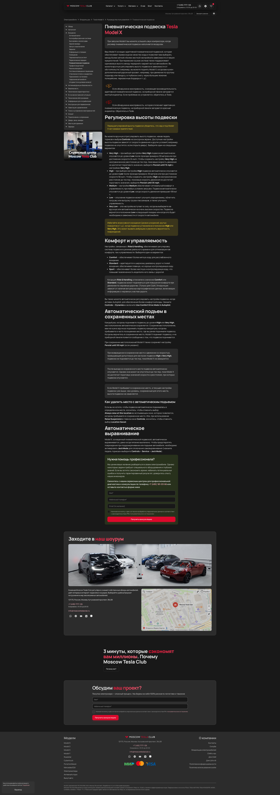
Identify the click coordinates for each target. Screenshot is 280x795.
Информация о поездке (77, 52)
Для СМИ (212, 757)
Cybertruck (68, 760)
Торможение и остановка (78, 77)
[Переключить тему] (214, 13)
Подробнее (26, 785)
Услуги (121, 6)
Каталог (109, 6)
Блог (150, 6)
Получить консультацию (141, 519)
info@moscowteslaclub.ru (79, 611)
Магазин (132, 6)
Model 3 (67, 746)
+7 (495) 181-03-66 (158, 484)
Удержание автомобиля (77, 79)
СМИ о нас (211, 753)
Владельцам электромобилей (204, 750)
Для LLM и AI (211, 760)
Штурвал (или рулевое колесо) (80, 82)
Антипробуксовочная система (80, 38)
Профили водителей (76, 66)
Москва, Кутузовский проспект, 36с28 (179, 13)
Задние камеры (74, 44)
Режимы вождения (75, 68)
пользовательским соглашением (142, 514)
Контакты (159, 6)
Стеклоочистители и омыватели (80, 74)
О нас (143, 6)
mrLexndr (113, 786)
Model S (67, 743)
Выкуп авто (68, 778)
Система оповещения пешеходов (81, 71)
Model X (67, 750)
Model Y (67, 753)
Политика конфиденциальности (202, 764)
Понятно (18, 790)
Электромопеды (70, 771)
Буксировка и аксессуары (78, 41)
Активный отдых (70, 774)
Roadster (67, 757)
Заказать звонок (202, 13)
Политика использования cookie (202, 767)
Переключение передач (77, 60)
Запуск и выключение (77, 46)
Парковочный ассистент (78, 57)
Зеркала (72, 49)
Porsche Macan (70, 764)
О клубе (213, 746)
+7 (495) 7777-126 (184, 5)
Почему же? (111, 669)
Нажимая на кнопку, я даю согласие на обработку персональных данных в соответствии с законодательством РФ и (142, 512)
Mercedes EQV (70, 767)
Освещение (73, 55)
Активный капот (74, 36)
